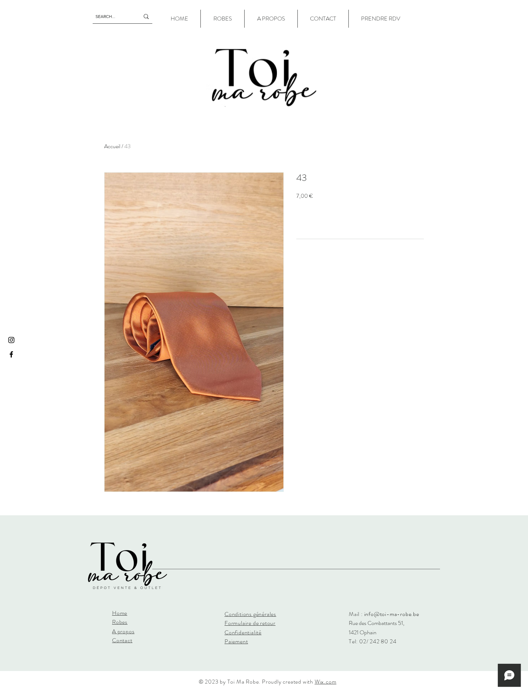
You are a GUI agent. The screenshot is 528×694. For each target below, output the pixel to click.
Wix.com (326, 681)
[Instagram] (11, 340)
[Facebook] (11, 354)
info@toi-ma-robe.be (391, 614)
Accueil (112, 146)
